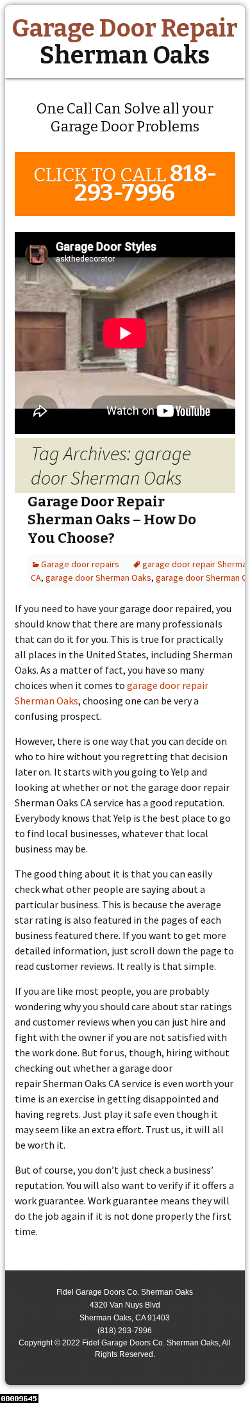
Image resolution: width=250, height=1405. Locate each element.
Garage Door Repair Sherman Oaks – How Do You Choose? (112, 520)
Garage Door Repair (125, 42)
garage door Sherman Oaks (98, 577)
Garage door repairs (80, 564)
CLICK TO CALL (125, 183)
